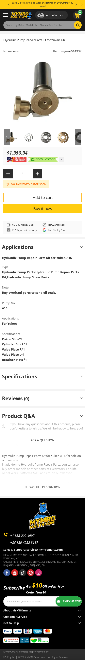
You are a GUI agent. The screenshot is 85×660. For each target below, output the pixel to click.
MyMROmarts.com (13, 651)
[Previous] (9, 5)
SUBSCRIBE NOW (71, 601)
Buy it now (42, 208)
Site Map (29, 651)
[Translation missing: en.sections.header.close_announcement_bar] (82, 5)
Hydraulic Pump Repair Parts (40, 464)
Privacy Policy (41, 651)
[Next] (76, 5)
